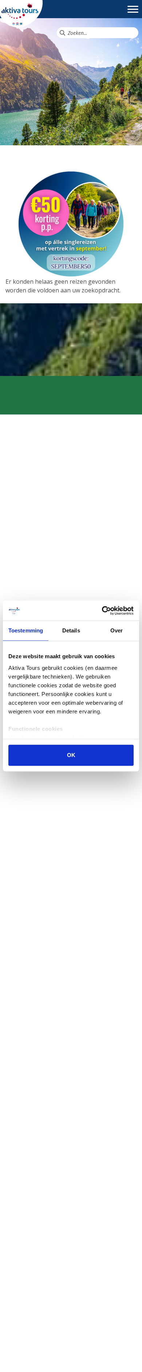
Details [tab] (71, 630)
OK (71, 755)
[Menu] (132, 12)
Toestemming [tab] (25, 630)
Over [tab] (116, 630)
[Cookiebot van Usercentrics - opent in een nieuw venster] (102, 610)
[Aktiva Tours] (21, 13)
